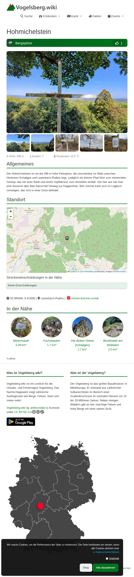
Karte (74, 16)
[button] (67, 238)
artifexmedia (120, 271)
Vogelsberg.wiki (16, 407)
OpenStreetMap (87, 271)
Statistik (114, 558)
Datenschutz (124, 568)
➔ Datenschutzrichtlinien (106, 552)
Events (115, 16)
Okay (86, 567)
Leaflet (73, 271)
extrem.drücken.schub (85, 298)
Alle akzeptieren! (105, 567)
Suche (28, 16)
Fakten (96, 16)
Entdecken (49, 16)
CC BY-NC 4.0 (23, 412)
